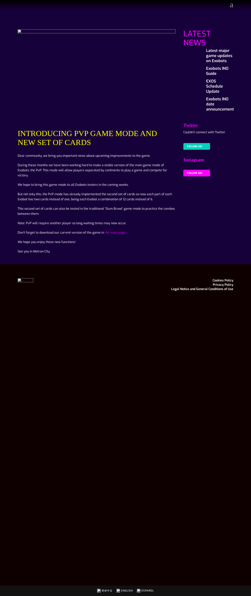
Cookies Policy (223, 280)
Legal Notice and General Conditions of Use (202, 289)
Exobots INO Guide (217, 71)
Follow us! (194, 146)
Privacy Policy (223, 285)
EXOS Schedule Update (214, 86)
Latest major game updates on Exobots (219, 56)
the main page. (115, 232)
